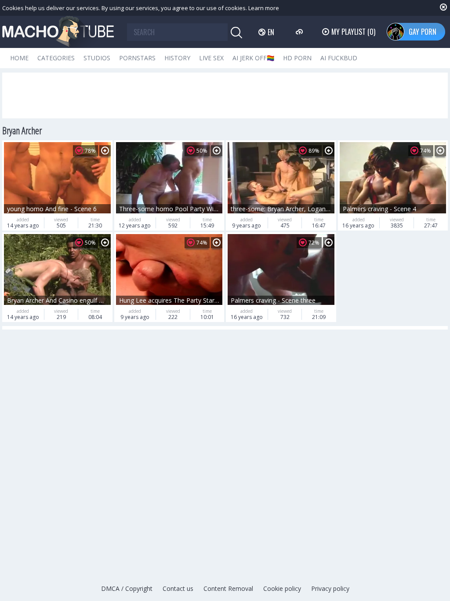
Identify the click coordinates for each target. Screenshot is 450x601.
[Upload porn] (300, 31)
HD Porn (297, 58)
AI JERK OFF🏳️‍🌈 (253, 58)
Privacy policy (330, 588)
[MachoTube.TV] (58, 32)
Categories (56, 58)
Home (19, 58)
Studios (96, 58)
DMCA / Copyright (126, 588)
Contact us (178, 588)
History (177, 58)
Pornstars (137, 58)
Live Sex (211, 58)
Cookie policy (282, 588)
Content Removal (228, 588)
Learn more (263, 8)
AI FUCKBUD (338, 58)
